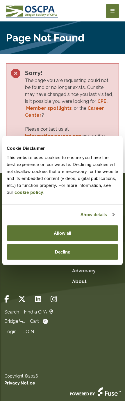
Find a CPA (35, 312)
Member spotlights (49, 108)
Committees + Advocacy (88, 266)
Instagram (54, 299)
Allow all (62, 232)
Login (10, 331)
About (79, 281)
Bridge (11, 321)
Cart (38, 321)
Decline (62, 251)
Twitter (22, 299)
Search (11, 312)
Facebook (6, 299)
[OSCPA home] (32, 11)
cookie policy (29, 191)
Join (29, 331)
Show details (94, 214)
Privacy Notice (19, 382)
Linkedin (38, 299)
